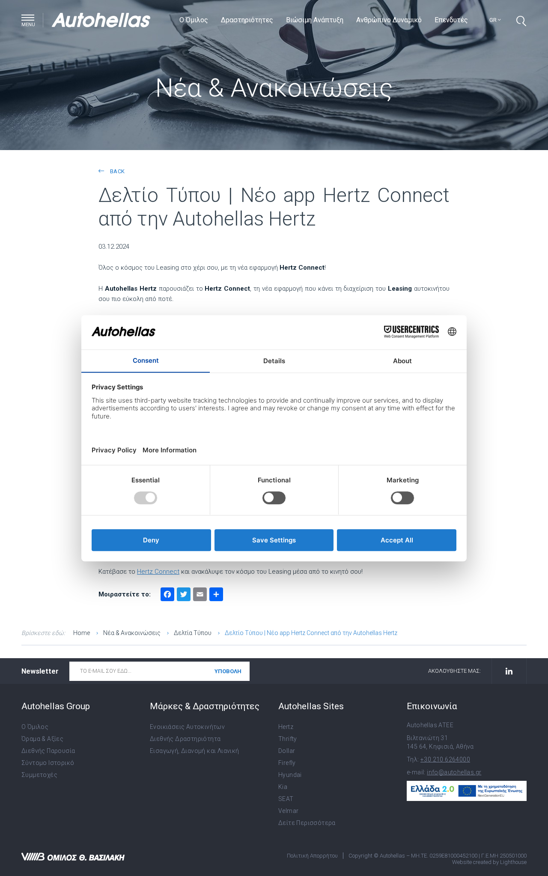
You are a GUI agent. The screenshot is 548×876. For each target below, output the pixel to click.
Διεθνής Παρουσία (48, 750)
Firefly (287, 762)
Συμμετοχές (39, 774)
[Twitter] (184, 595)
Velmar (288, 810)
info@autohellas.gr (454, 772)
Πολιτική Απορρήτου (312, 855)
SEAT (286, 798)
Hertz (285, 726)
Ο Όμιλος (193, 20)
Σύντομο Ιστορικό (47, 762)
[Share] (216, 595)
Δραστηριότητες (247, 20)
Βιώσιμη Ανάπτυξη (314, 20)
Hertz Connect (158, 571)
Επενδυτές (451, 20)
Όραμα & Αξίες (42, 738)
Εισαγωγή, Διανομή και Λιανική (194, 750)
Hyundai (290, 774)
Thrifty (287, 738)
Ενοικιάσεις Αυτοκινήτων (187, 726)
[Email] (200, 595)
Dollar (286, 750)
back (116, 171)
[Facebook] (167, 595)
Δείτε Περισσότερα (307, 822)
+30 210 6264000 (445, 759)
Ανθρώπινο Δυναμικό (389, 20)
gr (493, 20)
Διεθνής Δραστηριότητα (185, 738)
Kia (282, 786)
